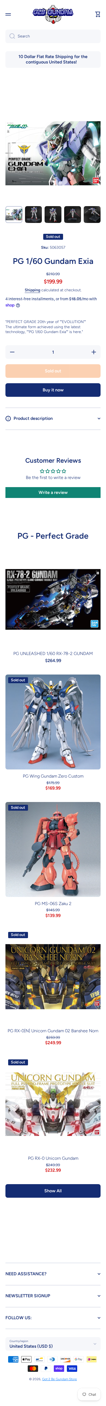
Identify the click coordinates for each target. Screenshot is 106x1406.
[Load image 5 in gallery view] (92, 214)
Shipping (32, 290)
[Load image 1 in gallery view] (13, 214)
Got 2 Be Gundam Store (59, 1379)
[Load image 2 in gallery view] (33, 214)
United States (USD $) (31, 1346)
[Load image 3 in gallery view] (53, 214)
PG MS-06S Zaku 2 (53, 903)
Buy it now (53, 389)
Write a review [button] (53, 492)
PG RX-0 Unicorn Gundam (53, 1158)
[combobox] (53, 36)
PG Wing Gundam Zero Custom (53, 776)
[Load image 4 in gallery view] (72, 214)
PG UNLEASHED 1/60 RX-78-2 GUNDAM (53, 653)
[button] (98, 14)
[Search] (10, 36)
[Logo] (53, 14)
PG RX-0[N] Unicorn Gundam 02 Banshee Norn (53, 1030)
